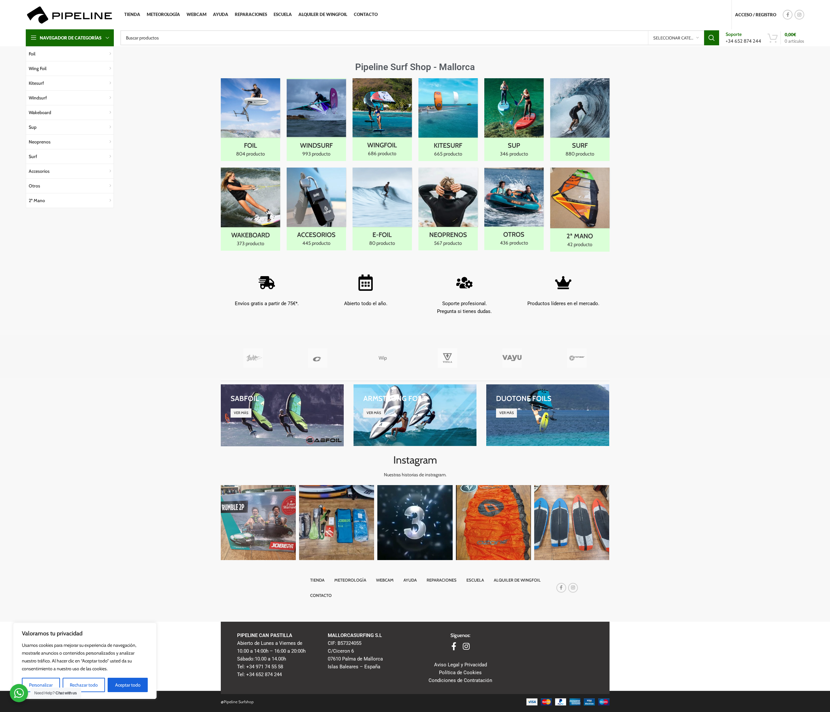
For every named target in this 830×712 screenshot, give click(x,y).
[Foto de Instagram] (258, 522)
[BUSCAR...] (711, 37)
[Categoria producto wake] (250, 209)
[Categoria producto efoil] (382, 209)
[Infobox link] (743, 38)
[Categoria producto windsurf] (316, 119)
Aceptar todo (128, 685)
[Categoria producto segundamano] (580, 210)
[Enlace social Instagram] (799, 15)
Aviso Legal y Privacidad (460, 665)
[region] (85, 661)
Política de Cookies (460, 672)
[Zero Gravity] (317, 358)
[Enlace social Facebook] (787, 15)
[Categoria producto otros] (514, 209)
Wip (383, 358)
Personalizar (41, 685)
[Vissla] (447, 358)
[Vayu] (512, 358)
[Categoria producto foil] (250, 119)
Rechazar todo (84, 685)
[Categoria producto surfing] (580, 119)
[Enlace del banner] (282, 415)
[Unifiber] (577, 358)
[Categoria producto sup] (514, 119)
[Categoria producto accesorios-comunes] (316, 209)
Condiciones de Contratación (460, 680)
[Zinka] (253, 358)
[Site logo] (69, 14)
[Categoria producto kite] (448, 119)
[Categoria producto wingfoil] (382, 119)
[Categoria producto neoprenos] (448, 209)
